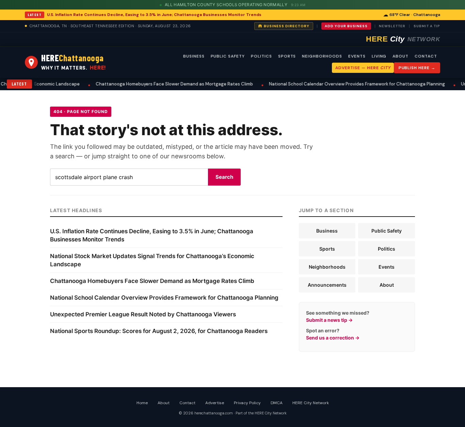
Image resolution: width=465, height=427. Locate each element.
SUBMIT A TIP (427, 26)
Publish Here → (417, 67)
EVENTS (357, 56)
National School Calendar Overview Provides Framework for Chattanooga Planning (325, 84)
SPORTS (287, 56)
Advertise (214, 403)
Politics (386, 249)
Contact (187, 403)
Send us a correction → (332, 338)
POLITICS (261, 56)
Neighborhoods (327, 267)
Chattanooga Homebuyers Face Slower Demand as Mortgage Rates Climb (142, 84)
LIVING (379, 56)
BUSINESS (194, 56)
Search (224, 177)
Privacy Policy (247, 403)
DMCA (277, 403)
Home (142, 403)
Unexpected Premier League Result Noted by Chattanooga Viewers (143, 314)
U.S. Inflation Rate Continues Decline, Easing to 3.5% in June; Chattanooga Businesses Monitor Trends (154, 14)
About (387, 285)
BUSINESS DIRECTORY (286, 26)
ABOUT (400, 56)
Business (327, 231)
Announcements (327, 285)
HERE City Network (310, 403)
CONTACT (426, 56)
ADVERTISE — (362, 67)
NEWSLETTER (392, 26)
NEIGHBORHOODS (322, 56)
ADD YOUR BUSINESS (346, 26)
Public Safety (386, 231)
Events (387, 267)
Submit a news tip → (329, 320)
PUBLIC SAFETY (228, 56)
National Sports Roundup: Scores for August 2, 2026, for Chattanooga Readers (159, 331)
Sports (327, 249)
